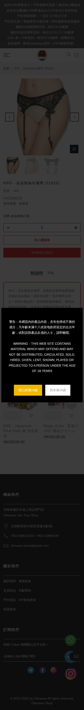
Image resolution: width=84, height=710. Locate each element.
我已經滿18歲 (28, 390)
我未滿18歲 (58, 390)
